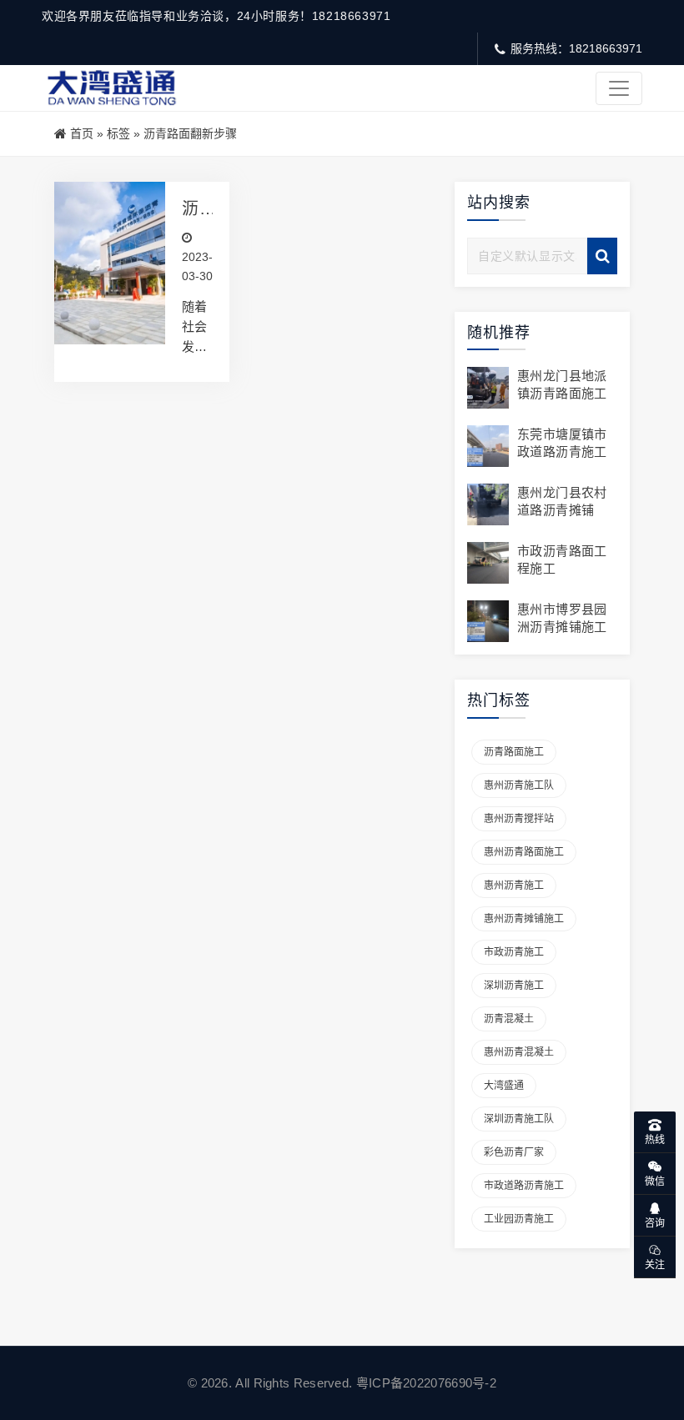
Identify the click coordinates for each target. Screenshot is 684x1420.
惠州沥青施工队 (519, 785)
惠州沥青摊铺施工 (524, 919)
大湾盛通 (504, 1085)
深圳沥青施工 (514, 985)
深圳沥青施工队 (519, 1119)
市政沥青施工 (514, 952)
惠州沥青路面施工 (524, 852)
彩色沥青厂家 (514, 1152)
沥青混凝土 (509, 1019)
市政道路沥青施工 (524, 1186)
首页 (81, 133)
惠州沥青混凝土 (519, 1052)
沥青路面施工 (514, 752)
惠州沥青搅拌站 (519, 819)
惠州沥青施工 (514, 885)
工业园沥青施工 (519, 1219)
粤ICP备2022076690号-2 (426, 1383)
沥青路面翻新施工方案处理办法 (190, 208)
